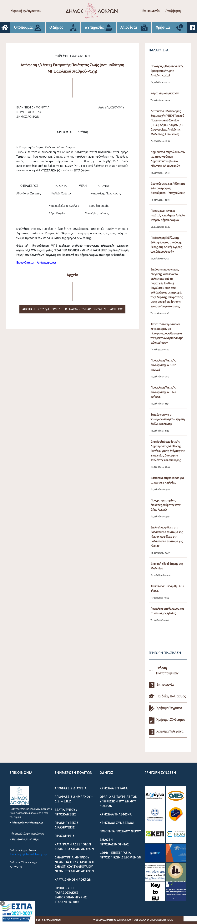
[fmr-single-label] (155, 795)
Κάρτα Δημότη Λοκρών (73, 879)
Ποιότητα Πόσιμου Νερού (120, 831)
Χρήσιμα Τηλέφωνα (116, 814)
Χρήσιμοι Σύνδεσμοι (117, 822)
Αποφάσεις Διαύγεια (71, 788)
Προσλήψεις (65, 835)
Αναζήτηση (173, 11)
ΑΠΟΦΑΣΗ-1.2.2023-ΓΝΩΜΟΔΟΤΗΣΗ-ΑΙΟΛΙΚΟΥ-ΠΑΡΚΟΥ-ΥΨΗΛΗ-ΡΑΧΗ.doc (72, 309)
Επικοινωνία (151, 11)
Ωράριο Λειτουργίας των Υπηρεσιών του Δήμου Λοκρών (119, 801)
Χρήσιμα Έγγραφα (114, 788)
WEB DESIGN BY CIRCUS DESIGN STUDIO (153, 920)
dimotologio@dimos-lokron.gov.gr (28, 854)
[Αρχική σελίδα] (5, 27)
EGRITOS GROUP (124, 920)
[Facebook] (192, 27)
